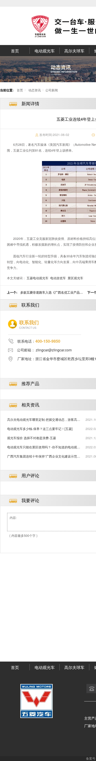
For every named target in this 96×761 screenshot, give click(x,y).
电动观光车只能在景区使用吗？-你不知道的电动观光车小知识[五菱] (43, 447)
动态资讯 (34, 90)
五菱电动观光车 (37, 278)
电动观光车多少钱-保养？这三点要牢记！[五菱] (40, 428)
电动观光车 (45, 51)
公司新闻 (51, 90)
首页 (15, 51)
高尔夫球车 (74, 51)
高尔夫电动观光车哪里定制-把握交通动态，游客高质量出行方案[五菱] (43, 419)
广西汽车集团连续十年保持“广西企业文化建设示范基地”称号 (43, 456)
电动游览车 (58, 278)
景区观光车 (75, 278)
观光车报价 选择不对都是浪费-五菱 (31, 438)
